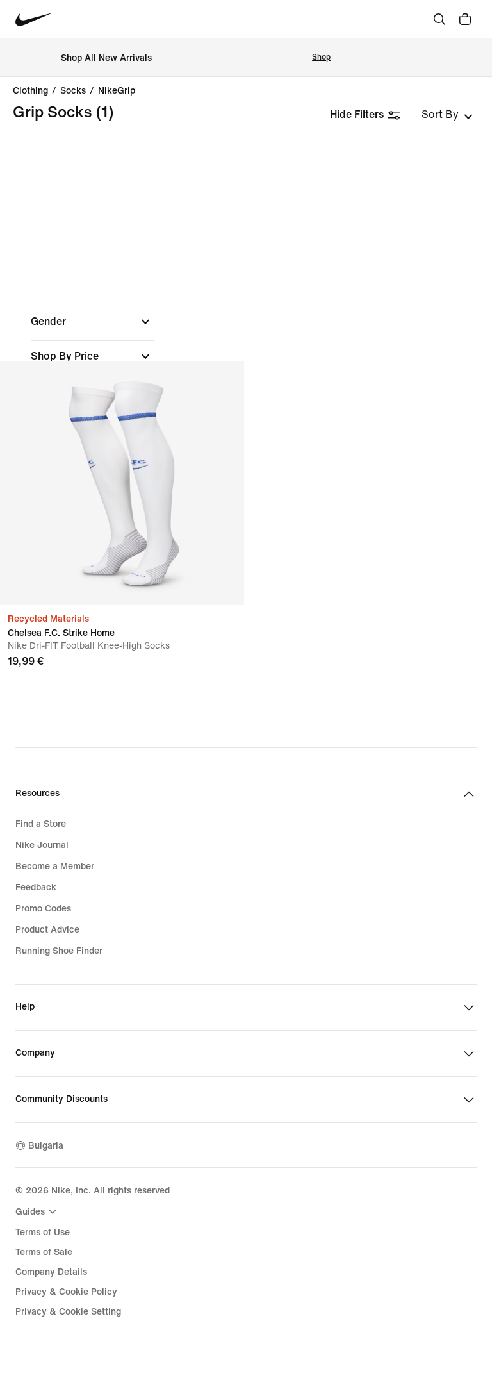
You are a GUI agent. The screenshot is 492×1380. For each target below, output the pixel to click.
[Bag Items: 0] (465, 19)
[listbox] (447, 114)
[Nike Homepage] (34, 19)
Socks (73, 91)
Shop (321, 57)
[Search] (439, 19)
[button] (92, 321)
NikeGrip (116, 91)
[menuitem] (37, 1211)
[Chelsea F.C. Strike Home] (122, 483)
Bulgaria (45, 1146)
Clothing (30, 91)
